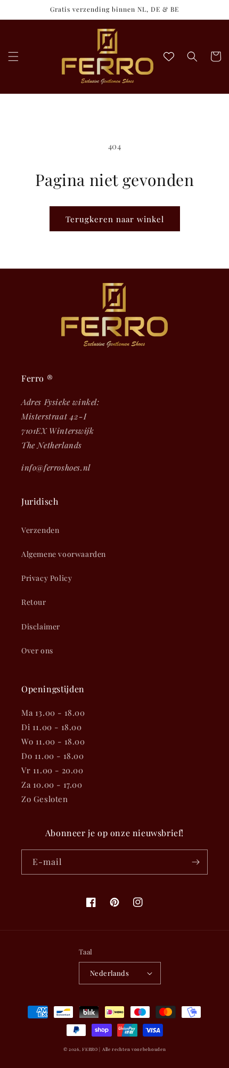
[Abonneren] (195, 862)
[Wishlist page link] (168, 56)
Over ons (37, 650)
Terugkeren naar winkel (115, 219)
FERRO (90, 1049)
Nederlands (109, 972)
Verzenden (40, 530)
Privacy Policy (46, 578)
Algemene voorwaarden (63, 554)
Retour (33, 602)
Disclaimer (40, 626)
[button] (13, 56)
